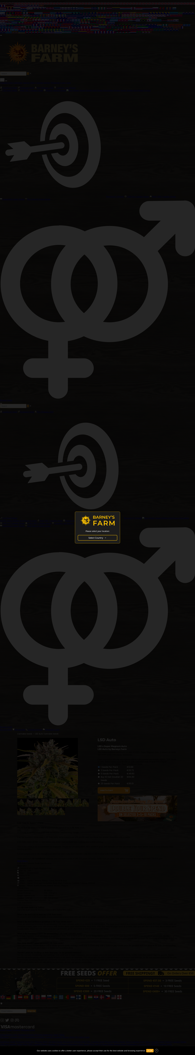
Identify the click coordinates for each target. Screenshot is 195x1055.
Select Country (95, 537)
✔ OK (150, 1051)
